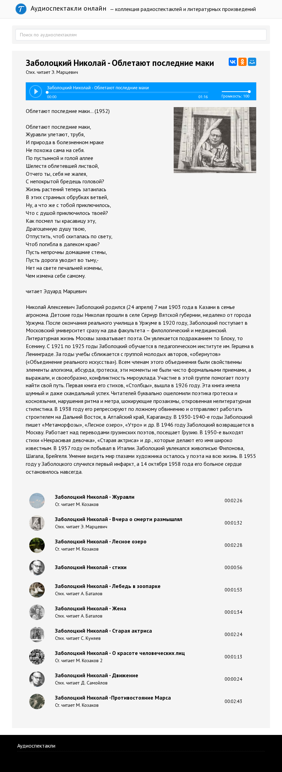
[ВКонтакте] (233, 62)
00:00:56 (233, 567)
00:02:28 (233, 545)
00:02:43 (233, 701)
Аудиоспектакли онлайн (67, 8)
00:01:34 (233, 612)
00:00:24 (233, 679)
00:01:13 (233, 657)
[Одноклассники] (242, 62)
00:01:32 (233, 523)
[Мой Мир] (252, 62)
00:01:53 (233, 590)
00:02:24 (233, 634)
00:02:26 (233, 500)
